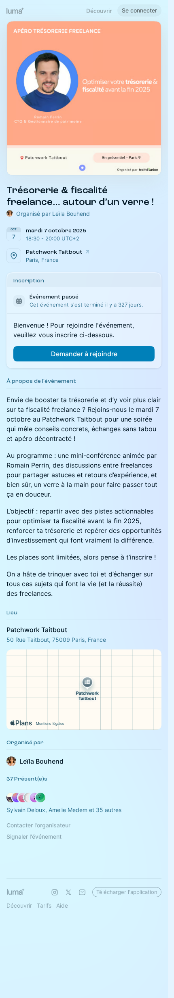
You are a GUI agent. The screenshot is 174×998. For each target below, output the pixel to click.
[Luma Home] (15, 10)
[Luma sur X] (68, 892)
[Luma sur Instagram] (55, 892)
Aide (62, 905)
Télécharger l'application (126, 892)
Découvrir (99, 10)
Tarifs (44, 905)
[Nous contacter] (82, 892)
